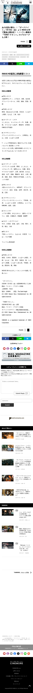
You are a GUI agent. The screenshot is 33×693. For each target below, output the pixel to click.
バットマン (4, 57)
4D (14, 54)
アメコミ (4, 59)
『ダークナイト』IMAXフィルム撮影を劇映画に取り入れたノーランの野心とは (23, 434)
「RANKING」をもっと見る (21, 572)
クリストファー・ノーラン (23, 54)
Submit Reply (20, 393)
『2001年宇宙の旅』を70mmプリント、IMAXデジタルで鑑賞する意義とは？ (22, 492)
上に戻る (30, 686)
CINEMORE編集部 (12, 52)
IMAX (11, 54)
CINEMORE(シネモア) (7, 636)
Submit (7, 405)
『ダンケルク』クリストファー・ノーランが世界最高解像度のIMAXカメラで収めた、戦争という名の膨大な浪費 (23, 463)
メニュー (30, 1)
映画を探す (3, 1)
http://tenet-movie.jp (23, 310)
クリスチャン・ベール (14, 57)
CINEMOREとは (16, 668)
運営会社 (16, 681)
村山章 (22, 439)
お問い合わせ (16, 670)
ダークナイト (5, 54)
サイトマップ (16, 684)
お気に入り (7, 2)
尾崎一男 (23, 483)
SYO (22, 453)
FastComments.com (17, 418)
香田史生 (23, 469)
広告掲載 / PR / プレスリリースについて (16, 676)
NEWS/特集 (17, 636)
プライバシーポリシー (16, 678)
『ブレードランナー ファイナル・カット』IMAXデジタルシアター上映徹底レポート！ (23, 478)
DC (28, 57)
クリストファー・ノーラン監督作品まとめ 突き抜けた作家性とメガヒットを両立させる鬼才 (23, 448)
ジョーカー (23, 57)
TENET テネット (11, 59)
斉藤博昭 (27, 553)
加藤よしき (27, 520)
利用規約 (3, 370)
